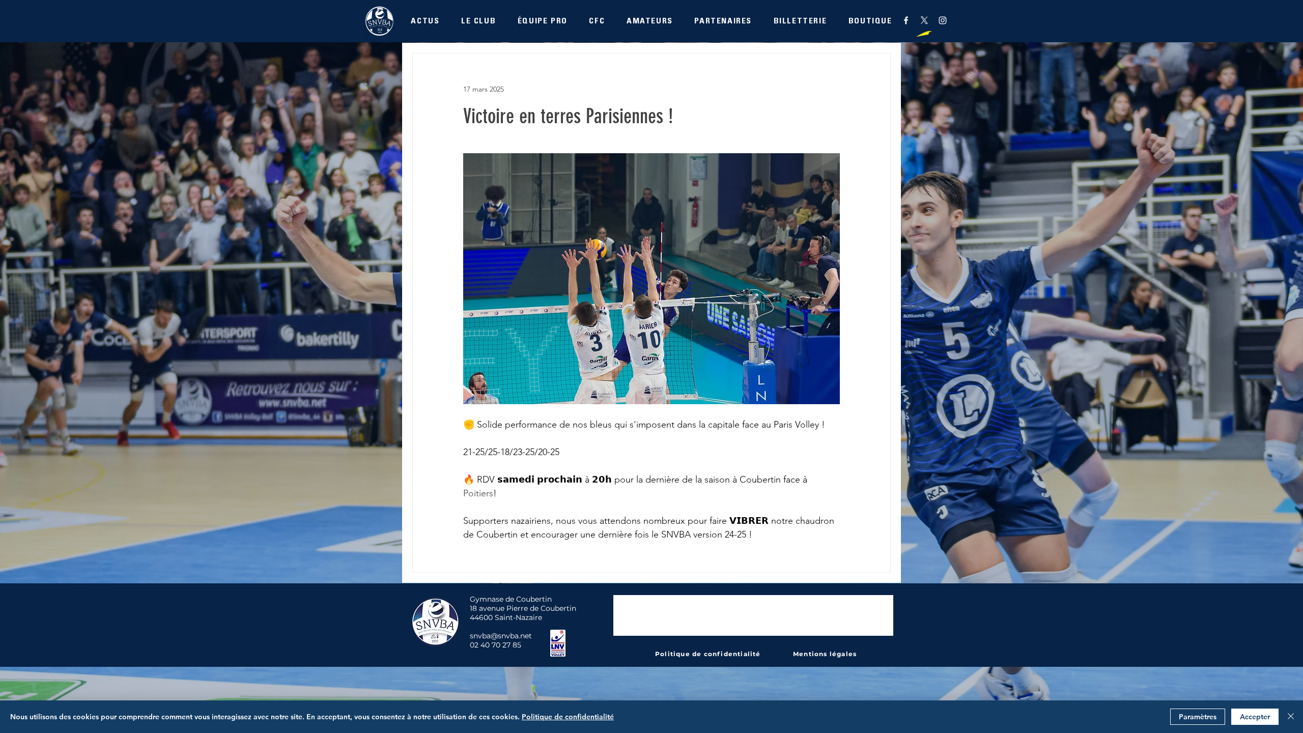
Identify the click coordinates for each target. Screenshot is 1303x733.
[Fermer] (1291, 717)
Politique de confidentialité (568, 716)
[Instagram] (943, 20)
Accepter (1255, 716)
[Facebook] (906, 20)
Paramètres (1197, 716)
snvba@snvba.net (501, 635)
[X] (924, 20)
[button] (478, 22)
